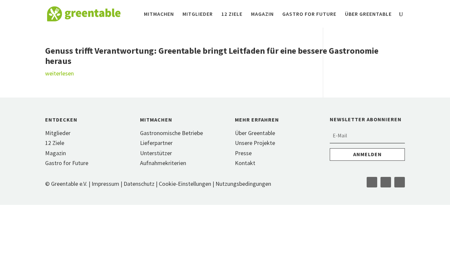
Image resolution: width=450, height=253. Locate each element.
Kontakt (245, 163)
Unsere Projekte (255, 143)
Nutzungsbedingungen (243, 183)
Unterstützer (156, 153)
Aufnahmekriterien (163, 163)
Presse (243, 153)
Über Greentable (368, 14)
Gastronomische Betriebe (171, 133)
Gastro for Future (309, 14)
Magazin (262, 14)
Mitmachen (159, 14)
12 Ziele (231, 14)
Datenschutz (139, 183)
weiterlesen (59, 73)
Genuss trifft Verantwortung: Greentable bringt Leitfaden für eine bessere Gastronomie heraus (212, 55)
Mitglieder (198, 14)
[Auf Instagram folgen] (385, 182)
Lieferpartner (156, 143)
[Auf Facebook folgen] (372, 182)
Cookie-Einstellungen (185, 183)
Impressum (105, 183)
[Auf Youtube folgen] (399, 182)
